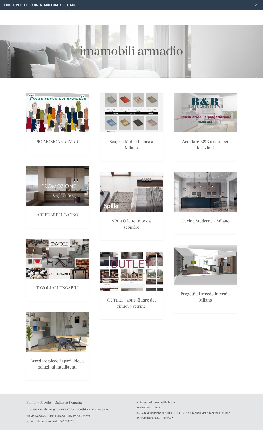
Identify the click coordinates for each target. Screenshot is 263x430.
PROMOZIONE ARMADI (57, 141)
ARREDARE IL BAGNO (57, 214)
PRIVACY (167, 418)
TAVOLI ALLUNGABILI (57, 287)
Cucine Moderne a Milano (205, 220)
